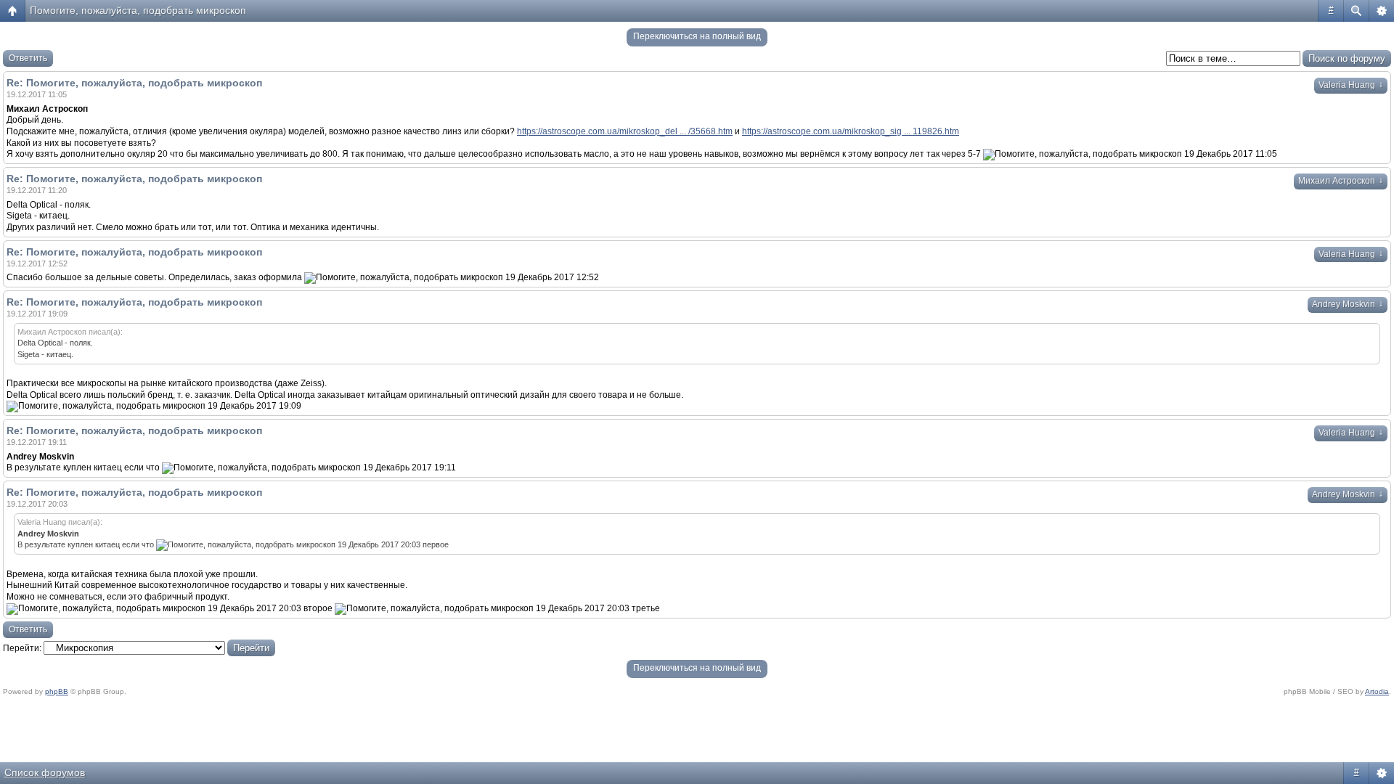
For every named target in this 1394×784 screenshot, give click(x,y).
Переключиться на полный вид (697, 36)
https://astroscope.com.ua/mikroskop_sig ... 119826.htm (850, 131)
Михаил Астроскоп (1340, 181)
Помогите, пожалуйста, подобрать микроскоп (138, 10)
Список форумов (44, 772)
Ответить (28, 58)
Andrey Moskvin (1347, 304)
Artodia (1377, 691)
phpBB (56, 691)
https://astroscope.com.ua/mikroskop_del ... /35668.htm (625, 131)
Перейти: (22, 648)
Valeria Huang (1350, 85)
